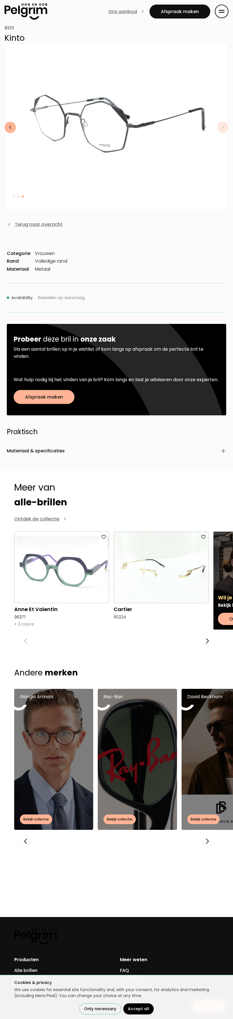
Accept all (138, 1009)
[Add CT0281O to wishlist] (200, 540)
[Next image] (222, 127)
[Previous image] (10, 127)
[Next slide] (207, 641)
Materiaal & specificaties (36, 451)
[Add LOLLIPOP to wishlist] (100, 540)
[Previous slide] (25, 641)
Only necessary (100, 1009)
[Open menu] (221, 11)
